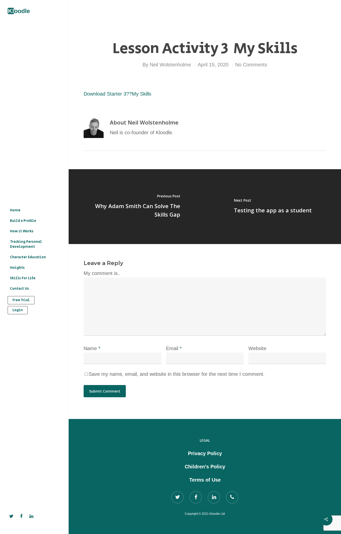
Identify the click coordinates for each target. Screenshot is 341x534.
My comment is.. (102, 273)
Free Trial (21, 300)
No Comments (251, 64)
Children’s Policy (205, 466)
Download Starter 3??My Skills (117, 94)
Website (257, 348)
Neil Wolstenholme (170, 64)
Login (17, 310)
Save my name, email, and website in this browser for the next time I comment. (177, 374)
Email (174, 348)
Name (92, 348)
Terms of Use (205, 480)
